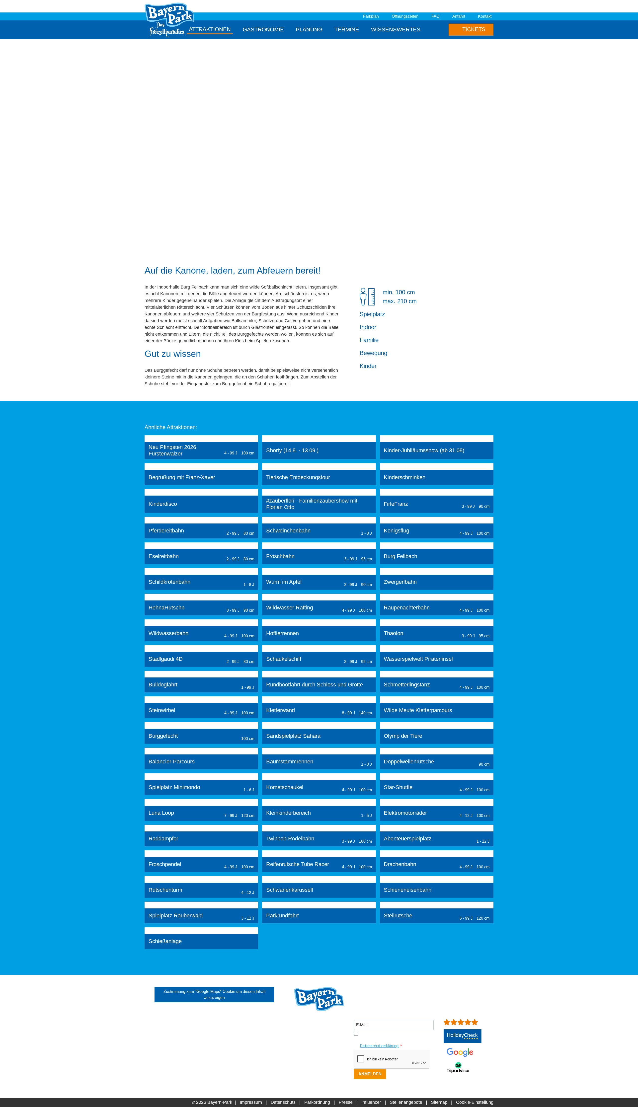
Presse (346, 1102)
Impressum (251, 1102)
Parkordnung (317, 1102)
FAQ (435, 16)
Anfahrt (458, 16)
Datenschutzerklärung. (379, 1045)
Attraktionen (210, 29)
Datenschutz (283, 1102)
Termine (346, 29)
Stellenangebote (406, 1102)
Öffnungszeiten (405, 16)
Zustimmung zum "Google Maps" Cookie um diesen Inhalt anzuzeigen (214, 994)
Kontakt (484, 16)
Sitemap (439, 1102)
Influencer (371, 1102)
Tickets (473, 29)
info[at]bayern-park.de (316, 1066)
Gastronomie (263, 29)
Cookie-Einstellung (474, 1102)
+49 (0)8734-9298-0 (322, 1059)
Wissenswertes (395, 29)
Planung (309, 29)
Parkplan (371, 16)
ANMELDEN (370, 1074)
